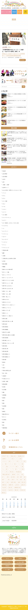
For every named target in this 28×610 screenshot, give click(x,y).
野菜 (3, 422)
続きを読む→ (22, 60)
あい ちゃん (4, 57)
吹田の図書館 (5, 329)
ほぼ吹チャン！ (5, 187)
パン (3, 228)
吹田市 (8, 55)
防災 (3, 425)
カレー (4, 464)
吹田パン (22, 479)
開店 (16, 490)
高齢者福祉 (4, 427)
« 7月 (2, 510)
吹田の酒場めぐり (6, 354)
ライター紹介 (7, 562)
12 (10, 503)
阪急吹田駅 (18, 55)
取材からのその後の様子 (7, 269)
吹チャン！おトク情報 (6, 11)
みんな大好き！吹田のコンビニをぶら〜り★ (11, 190)
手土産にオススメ (6, 378)
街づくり (4, 416)
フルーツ (4, 236)
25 (6, 507)
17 (2, 505)
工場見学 (4, 376)
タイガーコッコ (18, 53)
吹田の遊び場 (5, 351)
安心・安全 (4, 373)
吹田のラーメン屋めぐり (7, 315)
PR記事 (4, 171)
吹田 (13, 477)
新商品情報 (4, 384)
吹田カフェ (15, 479)
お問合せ (20, 558)
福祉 (3, 408)
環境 (3, 403)
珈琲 (3, 400)
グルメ (9, 47)
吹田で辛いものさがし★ (7, 288)
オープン (12, 53)
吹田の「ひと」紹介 (6, 291)
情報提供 (14, 11)
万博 (11, 471)
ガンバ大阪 (4, 201)
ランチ (21, 469)
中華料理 (22, 53)
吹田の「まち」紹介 (6, 294)
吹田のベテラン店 (6, 310)
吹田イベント (6, 479)
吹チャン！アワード (6, 274)
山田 (17, 484)
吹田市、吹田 (21, 482)
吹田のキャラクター (6, 302)
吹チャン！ (4, 55)
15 (21, 503)
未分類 (3, 386)
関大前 (22, 490)
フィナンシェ (5, 233)
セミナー (4, 220)
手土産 (4, 487)
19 (10, 505)
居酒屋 (11, 484)
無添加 (3, 397)
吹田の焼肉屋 (5, 337)
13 (14, 503)
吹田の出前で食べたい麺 (7, 321)
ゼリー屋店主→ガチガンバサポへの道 (10, 223)
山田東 (23, 484)
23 (25, 505)
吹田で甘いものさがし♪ (7, 285)
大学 (3, 365)
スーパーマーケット (6, 217)
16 (25, 503)
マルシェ (4, 469)
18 (6, 505)
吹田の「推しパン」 (6, 296)
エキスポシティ (6, 461)
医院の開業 (4, 264)
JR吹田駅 (21, 456)
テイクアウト (5, 225)
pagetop (14, 527)
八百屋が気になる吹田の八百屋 (9, 258)
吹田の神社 (4, 345)
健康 (3, 253)
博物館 (3, 266)
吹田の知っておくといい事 (8, 343)
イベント (4, 192)
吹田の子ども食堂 (6, 332)
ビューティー (5, 231)
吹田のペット (5, 313)
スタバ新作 (4, 214)
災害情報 (4, 395)
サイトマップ (20, 569)
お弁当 (3, 179)
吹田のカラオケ (5, 299)
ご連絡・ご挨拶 (5, 184)
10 (2, 503)
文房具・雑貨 (5, 381)
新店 (10, 487)
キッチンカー (12, 464)
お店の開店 (4, 47)
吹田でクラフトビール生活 (8, 280)
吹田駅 (4, 484)
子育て (3, 367)
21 (17, 505)
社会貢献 (4, 406)
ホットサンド (5, 239)
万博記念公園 (5, 250)
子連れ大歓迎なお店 (6, 370)
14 (17, 503)
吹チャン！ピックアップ (7, 277)
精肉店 (3, 411)
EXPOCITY (5, 456)
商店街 (3, 362)
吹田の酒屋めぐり (6, 356)
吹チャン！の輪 (5, 272)
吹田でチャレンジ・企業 (7, 283)
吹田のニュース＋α (6, 307)
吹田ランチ (5, 482)
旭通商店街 (17, 487)
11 (6, 503)
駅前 (4, 492)
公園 (13, 474)
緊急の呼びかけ (5, 414)
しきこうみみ (7, 53)
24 (2, 507)
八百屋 (3, 255)
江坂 (4, 490)
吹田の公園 (4, 318)
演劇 (3, 392)
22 (21, 505)
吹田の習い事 (5, 348)
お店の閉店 (4, 173)
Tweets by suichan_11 (6, 574)
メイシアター (13, 469)
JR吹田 (13, 456)
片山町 (10, 490)
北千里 (3, 261)
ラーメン (4, 244)
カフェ (3, 195)
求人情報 (20, 11)
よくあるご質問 (20, 562)
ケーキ (3, 206)
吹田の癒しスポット (6, 340)
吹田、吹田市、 (21, 477)
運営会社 (20, 565)
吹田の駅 (4, 359)
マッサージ (4, 242)
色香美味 (11, 55)
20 (14, 505)
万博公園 (18, 471)
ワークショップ (5, 247)
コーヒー (4, 209)
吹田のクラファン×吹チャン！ (8, 304)
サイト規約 (7, 569)
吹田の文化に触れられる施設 (8, 335)
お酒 (4, 458)
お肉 (3, 182)
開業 (15, 55)
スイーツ (4, 212)
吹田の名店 (4, 324)
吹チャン (20, 474)
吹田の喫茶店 (5, 326)
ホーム (7, 558)
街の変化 (4, 419)
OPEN (3, 53)
